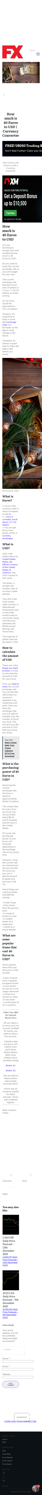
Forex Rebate (7, 1457)
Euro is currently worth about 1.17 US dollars (10, 520)
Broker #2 (11, 1070)
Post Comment (10, 1384)
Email (6, 1366)
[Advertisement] (21, 22)
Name (6, 1358)
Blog (4, 1442)
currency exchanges (7, 537)
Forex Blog (6, 1454)
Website (6, 1374)
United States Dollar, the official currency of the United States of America (10, 566)
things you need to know (10, 669)
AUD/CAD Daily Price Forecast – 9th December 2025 (11, 1299)
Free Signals (7, 1464)
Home (4, 1439)
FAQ (4, 1451)
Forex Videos (7, 1461)
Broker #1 (11, 1065)
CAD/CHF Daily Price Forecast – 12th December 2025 (9, 1246)
